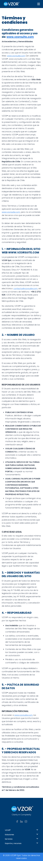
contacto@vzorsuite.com (25, 288)
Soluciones (9, 834)
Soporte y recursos (13, 843)
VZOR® (7, 830)
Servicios (8, 839)
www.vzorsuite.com (20, 37)
